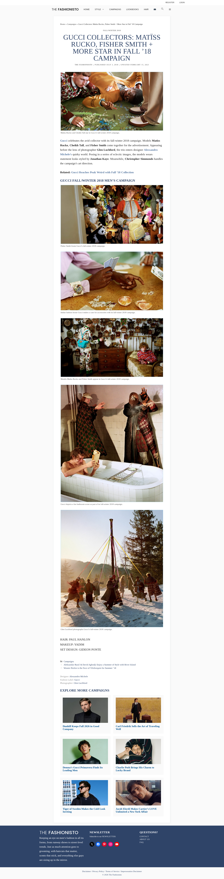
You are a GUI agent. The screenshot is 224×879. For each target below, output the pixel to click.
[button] (162, 9)
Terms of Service (112, 871)
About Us (145, 839)
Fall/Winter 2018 (112, 30)
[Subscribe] (155, 9)
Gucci (63, 140)
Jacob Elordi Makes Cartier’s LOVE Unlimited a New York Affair (136, 810)
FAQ (142, 842)
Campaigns (115, 9)
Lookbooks (132, 9)
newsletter (109, 836)
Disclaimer (86, 871)
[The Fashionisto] (65, 9)
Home (87, 9)
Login (182, 2)
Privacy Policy (98, 871)
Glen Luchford (80, 683)
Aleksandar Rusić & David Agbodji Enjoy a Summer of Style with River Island (100, 664)
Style (98, 9)
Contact (144, 836)
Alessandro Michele (78, 676)
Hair (146, 9)
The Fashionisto (83, 65)
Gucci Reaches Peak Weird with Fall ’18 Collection (102, 172)
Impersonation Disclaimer (131, 871)
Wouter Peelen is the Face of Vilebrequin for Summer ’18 (90, 668)
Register (170, 2)
